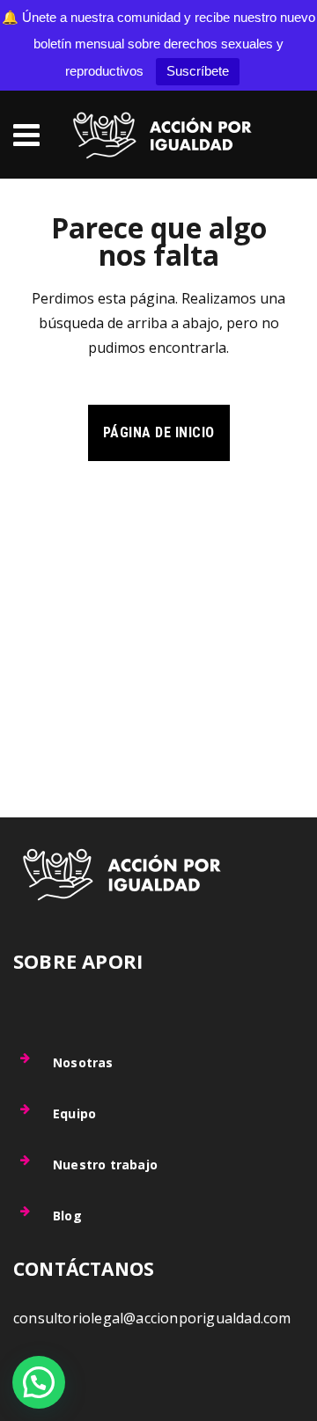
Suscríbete (197, 70)
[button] (38, 1382)
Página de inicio (159, 432)
